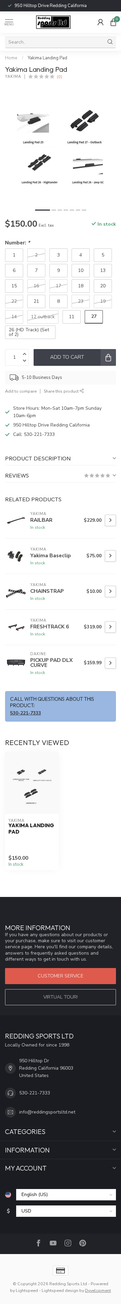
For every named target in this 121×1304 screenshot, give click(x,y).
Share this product (62, 391)
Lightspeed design (60, 1290)
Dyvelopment (98, 1290)
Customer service (60, 976)
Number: (17, 242)
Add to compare (21, 391)
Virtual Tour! (60, 997)
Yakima (13, 76)
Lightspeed (27, 1290)
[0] (113, 22)
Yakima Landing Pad (47, 58)
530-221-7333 (41, 6)
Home (11, 58)
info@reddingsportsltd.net (47, 1112)
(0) (59, 76)
